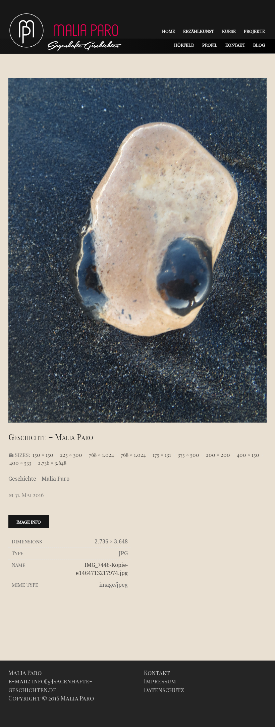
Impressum (160, 681)
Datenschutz (164, 689)
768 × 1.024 (101, 454)
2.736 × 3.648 (52, 462)
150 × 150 (43, 454)
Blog (259, 45)
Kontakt (235, 45)
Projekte (254, 31)
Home (168, 31)
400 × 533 (20, 462)
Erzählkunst (198, 31)
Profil (209, 45)
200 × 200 (218, 454)
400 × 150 (248, 454)
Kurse (229, 31)
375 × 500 (188, 454)
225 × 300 (71, 454)
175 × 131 (162, 454)
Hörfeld (184, 45)
